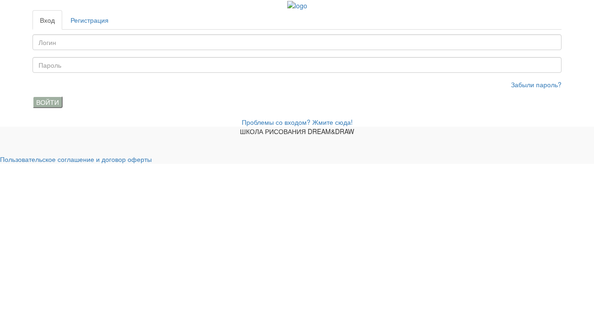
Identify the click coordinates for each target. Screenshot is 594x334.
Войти (47, 102)
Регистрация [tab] (90, 20)
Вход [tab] (47, 20)
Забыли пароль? (536, 84)
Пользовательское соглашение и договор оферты (76, 159)
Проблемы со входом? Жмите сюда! (297, 122)
